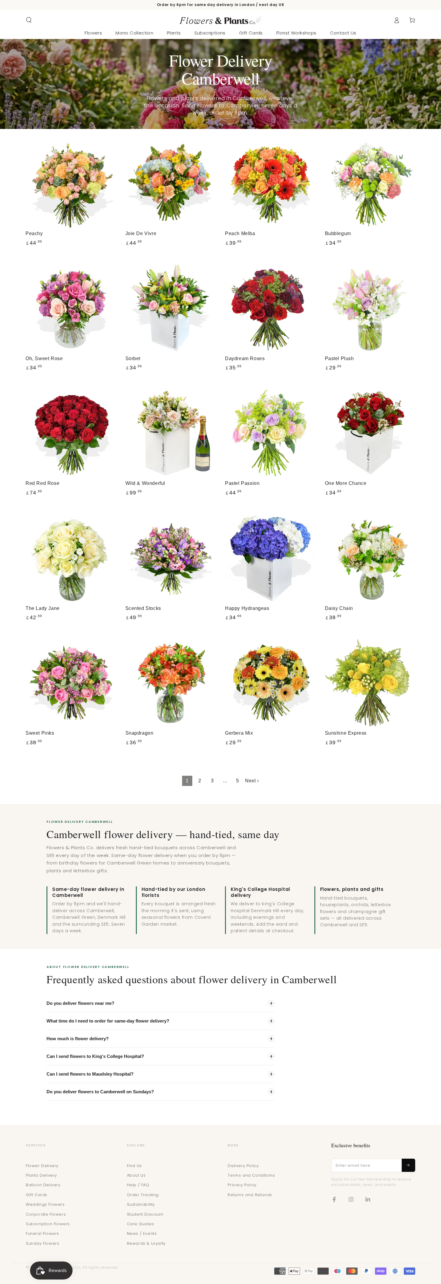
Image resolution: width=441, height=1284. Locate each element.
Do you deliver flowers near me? (80, 1003)
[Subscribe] (408, 1165)
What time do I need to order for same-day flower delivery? (107, 1020)
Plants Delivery (41, 1175)
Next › (252, 780)
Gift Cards (36, 1195)
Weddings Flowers (45, 1204)
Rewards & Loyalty (146, 1243)
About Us (136, 1175)
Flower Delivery (42, 1166)
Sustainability (141, 1204)
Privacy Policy (242, 1185)
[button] (29, 20)
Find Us (134, 1166)
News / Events (142, 1233)
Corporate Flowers (46, 1214)
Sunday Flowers (42, 1243)
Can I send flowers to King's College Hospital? (95, 1056)
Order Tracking (143, 1195)
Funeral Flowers (42, 1233)
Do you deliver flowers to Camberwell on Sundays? (100, 1091)
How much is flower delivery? (77, 1038)
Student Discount (145, 1214)
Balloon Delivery (43, 1185)
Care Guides (140, 1224)
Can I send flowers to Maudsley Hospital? (90, 1073)
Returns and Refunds (250, 1195)
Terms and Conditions (251, 1175)
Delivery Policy (243, 1166)
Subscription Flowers (48, 1224)
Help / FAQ (138, 1185)
